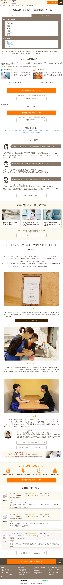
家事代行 (9, 43)
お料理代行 (10, 46)
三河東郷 (10, 130)
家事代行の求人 (37, 570)
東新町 (31, 130)
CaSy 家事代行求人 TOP (5, 5)
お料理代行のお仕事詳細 (46, 82)
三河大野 (32, 132)
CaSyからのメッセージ (8, 572)
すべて (9, 41)
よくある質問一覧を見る (30, 195)
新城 (35, 130)
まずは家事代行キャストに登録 (31, 90)
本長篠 (38, 132)
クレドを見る (33, 320)
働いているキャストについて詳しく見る (31, 447)
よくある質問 (5, 576)
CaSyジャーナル (30, 235)
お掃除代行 (10, 44)
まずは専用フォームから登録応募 (31, 561)
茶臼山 (4, 130)
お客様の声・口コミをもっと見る (30, 553)
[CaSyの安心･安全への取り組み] (31, 454)
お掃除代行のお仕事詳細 (14, 82)
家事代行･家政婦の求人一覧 (17, 5)
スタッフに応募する (52, 2)
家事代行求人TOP (31, 98)
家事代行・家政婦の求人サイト (5, 0)
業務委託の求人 (6, 571)
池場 (46, 130)
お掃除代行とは (22, 569)
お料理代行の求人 (38, 573)
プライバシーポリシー (54, 572)
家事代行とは (21, 567)
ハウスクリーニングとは (24, 572)
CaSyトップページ (6, 567)
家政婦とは (21, 574)
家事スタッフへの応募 (54, 569)
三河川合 (41, 130)
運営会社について (53, 571)
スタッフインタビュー (7, 574)
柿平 (51, 130)
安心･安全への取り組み (55, 567)
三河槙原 (56, 130)
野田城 (25, 130)
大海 (16, 130)
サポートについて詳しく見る (31, 443)
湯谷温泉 (25, 132)
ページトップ (60, 562)
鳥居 (20, 130)
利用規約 (51, 574)
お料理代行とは (22, 570)
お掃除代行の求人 (38, 572)
